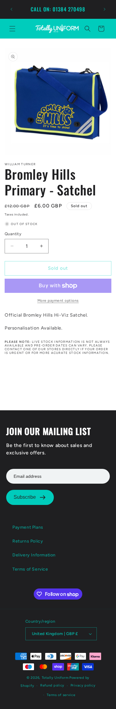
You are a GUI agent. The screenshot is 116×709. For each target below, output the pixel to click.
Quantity (13, 234)
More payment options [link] (58, 300)
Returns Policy (27, 541)
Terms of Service (30, 569)
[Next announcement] (104, 9)
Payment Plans (27, 527)
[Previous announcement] (11, 9)
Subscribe (25, 497)
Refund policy (52, 685)
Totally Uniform (55, 678)
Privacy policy (83, 685)
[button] (12, 28)
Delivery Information (34, 555)
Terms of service (61, 695)
